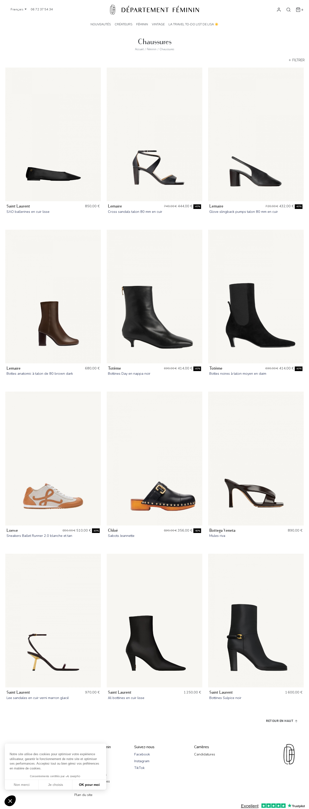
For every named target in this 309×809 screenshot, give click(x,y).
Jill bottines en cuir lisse (126, 697)
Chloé (113, 530)
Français (17, 9)
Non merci (21, 785)
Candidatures (204, 754)
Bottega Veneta (222, 530)
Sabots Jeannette (121, 535)
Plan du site (83, 794)
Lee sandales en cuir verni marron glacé (38, 697)
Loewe (12, 530)
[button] (10, 801)
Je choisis (55, 785)
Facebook (142, 754)
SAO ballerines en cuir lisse (28, 211)
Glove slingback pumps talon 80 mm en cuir (243, 211)
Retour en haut (280, 721)
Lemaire (115, 206)
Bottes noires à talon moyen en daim (237, 373)
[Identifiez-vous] (278, 9)
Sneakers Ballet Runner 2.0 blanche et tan (39, 535)
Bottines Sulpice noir (225, 697)
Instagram (141, 761)
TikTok (139, 767)
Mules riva (217, 535)
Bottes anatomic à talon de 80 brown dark (40, 373)
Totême (114, 368)
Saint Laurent (18, 206)
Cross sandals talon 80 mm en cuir (135, 211)
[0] (298, 9)
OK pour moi (89, 785)
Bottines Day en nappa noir (129, 373)
